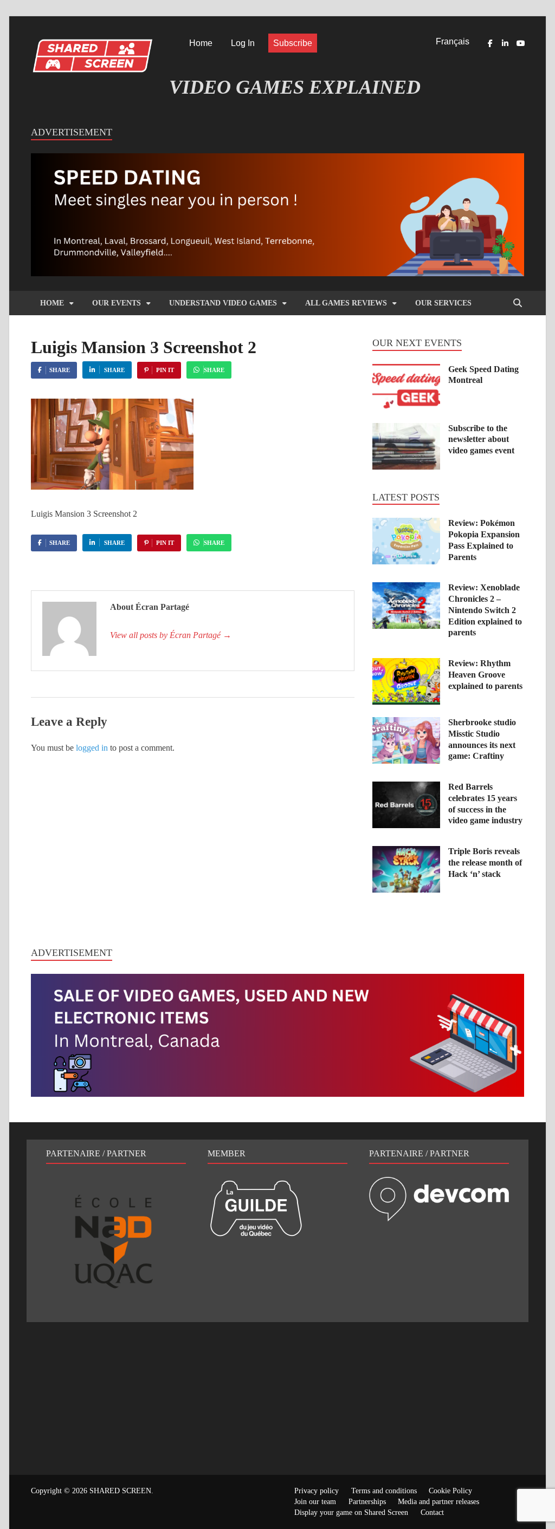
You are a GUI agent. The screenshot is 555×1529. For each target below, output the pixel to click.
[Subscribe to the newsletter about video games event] (406, 429)
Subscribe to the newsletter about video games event (481, 440)
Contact (432, 1512)
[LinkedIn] (505, 43)
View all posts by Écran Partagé (170, 635)
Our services (443, 303)
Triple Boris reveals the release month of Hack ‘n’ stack (485, 863)
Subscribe (292, 43)
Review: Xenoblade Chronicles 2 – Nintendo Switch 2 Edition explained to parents (485, 610)
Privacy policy (316, 1491)
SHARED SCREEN (120, 1491)
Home (200, 43)
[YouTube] (520, 43)
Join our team (315, 1502)
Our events (116, 303)
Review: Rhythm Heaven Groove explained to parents (485, 675)
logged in (92, 747)
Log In (243, 43)
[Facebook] (489, 43)
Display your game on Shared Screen (351, 1512)
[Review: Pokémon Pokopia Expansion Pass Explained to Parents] (406, 524)
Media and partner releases (438, 1502)
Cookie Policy (450, 1491)
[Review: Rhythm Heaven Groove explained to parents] (406, 664)
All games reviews (346, 303)
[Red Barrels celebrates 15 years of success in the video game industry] (406, 787)
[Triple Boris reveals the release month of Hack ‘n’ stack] (406, 852)
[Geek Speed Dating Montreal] (406, 370)
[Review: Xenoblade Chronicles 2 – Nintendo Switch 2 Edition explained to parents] (406, 588)
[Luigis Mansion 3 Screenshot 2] (112, 486)
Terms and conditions (384, 1491)
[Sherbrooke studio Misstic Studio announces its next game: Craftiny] (406, 723)
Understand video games (223, 303)
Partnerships (367, 1502)
